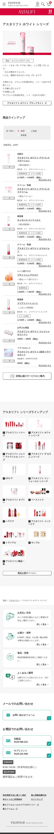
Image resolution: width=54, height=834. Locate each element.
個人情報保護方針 (39, 795)
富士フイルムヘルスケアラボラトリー (19, 805)
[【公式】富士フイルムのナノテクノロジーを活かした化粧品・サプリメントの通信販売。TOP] (27, 823)
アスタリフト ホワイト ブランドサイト (25, 103)
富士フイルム (8, 809)
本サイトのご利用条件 (12, 799)
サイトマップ (37, 799)
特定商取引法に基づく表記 (14, 795)
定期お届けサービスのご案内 (30, 376)
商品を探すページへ (27, 573)
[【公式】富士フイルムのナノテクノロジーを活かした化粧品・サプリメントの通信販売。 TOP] (18, 4)
